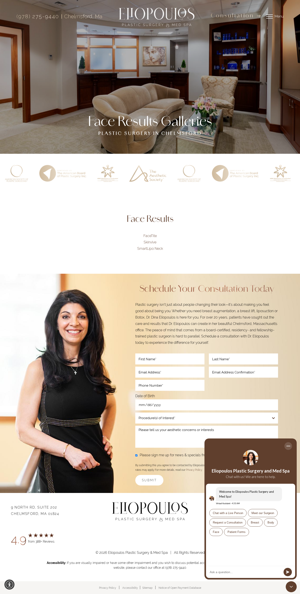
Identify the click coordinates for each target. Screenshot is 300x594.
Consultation (232, 16)
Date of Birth (145, 396)
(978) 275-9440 (37, 16)
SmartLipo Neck (150, 248)
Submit (149, 480)
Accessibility (130, 587)
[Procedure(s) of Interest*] (206, 418)
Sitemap (147, 587)
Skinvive (150, 242)
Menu (279, 16)
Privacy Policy (194, 470)
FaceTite (150, 236)
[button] (9, 585)
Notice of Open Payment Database (180, 587)
